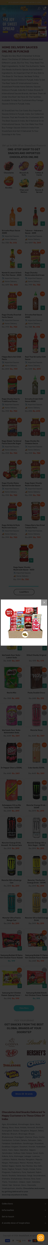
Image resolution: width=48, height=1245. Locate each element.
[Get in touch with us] (40, 1237)
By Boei (40, 1243)
